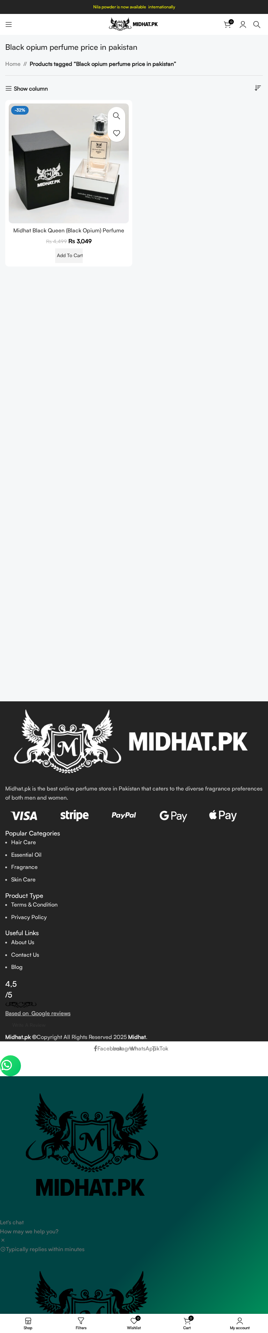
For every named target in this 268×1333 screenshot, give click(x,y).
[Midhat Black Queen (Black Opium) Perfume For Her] (69, 163)
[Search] (258, 24)
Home (13, 63)
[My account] (243, 24)
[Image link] (134, 742)
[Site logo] (134, 23)
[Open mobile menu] (9, 24)
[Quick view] (116, 115)
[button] (69, 255)
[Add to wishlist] (116, 133)
